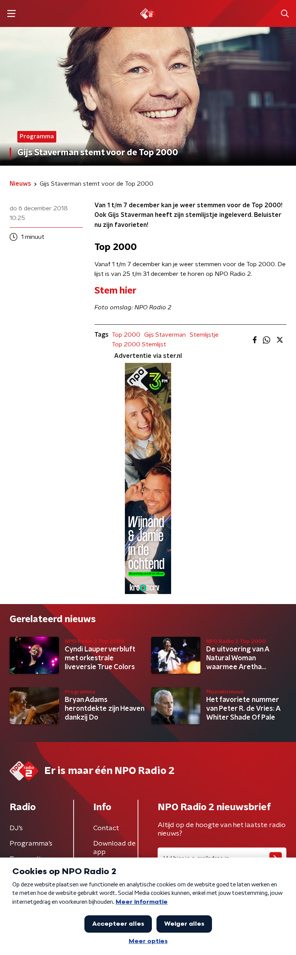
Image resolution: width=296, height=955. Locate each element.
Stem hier (115, 290)
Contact (106, 828)
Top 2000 (126, 335)
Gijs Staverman (165, 335)
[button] (11, 14)
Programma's (31, 843)
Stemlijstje (204, 335)
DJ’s (16, 828)
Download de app (114, 848)
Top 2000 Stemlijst (139, 344)
